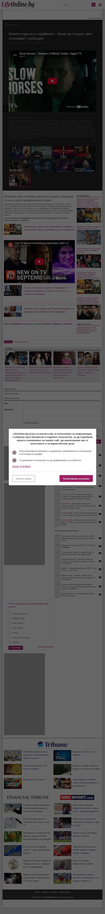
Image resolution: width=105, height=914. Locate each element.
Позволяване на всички (76, 479)
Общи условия (21, 466)
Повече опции (23, 479)
